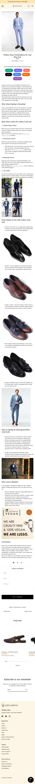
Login (3, 723)
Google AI (17, 74)
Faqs (3, 732)
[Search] (29, 6)
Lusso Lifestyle (8, 777)
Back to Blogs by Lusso (17, 607)
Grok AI (8, 74)
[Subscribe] (26, 690)
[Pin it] (21, 562)
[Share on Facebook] (13, 562)
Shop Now (17, 621)
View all (17, 665)
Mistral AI (26, 74)
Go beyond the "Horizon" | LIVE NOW (17, 1)
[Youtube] (6, 716)
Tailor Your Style (6, 739)
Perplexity (18, 70)
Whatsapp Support (6, 766)
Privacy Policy (5, 753)
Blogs (3, 734)
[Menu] (2, 6)
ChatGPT (9, 70)
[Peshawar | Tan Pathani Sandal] (15, 637)
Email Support (5, 768)
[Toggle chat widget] (31, 780)
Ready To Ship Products (8, 737)
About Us (4, 728)
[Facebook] (2, 716)
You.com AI (17, 78)
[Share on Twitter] (17, 562)
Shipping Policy (5, 749)
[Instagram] (9, 716)
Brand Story (5, 730)
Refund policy (5, 747)
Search (3, 725)
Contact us (4, 761)
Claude (26, 70)
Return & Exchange (7, 763)
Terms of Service (6, 751)
